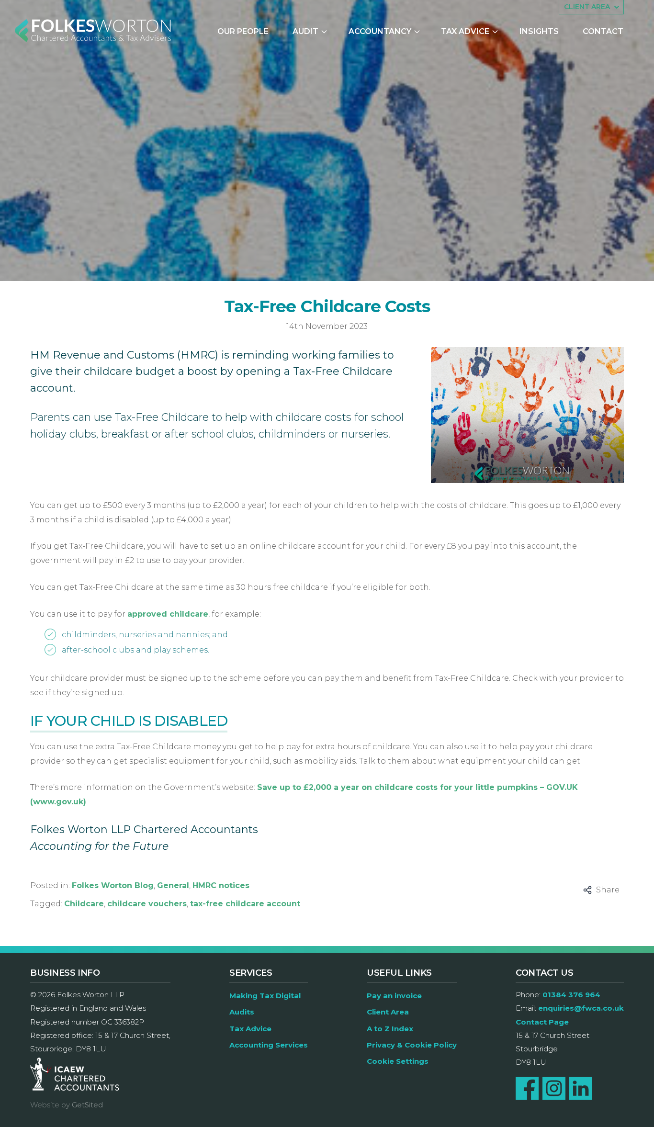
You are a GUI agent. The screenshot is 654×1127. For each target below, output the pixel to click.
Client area (587, 6)
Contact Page (542, 1021)
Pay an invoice (394, 995)
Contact (603, 31)
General (173, 885)
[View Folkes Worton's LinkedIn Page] (580, 1088)
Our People (243, 31)
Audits (241, 1011)
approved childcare (167, 614)
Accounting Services (268, 1044)
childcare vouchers (147, 903)
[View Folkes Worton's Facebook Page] (527, 1088)
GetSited (87, 1104)
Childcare (84, 903)
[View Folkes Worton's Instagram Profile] (553, 1088)
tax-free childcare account (245, 903)
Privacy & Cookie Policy (412, 1044)
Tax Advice (465, 31)
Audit (305, 31)
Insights (539, 31)
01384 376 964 (571, 994)
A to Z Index (390, 1028)
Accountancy (380, 31)
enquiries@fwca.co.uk (581, 1008)
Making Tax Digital (265, 995)
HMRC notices (220, 885)
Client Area (388, 1011)
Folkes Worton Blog (113, 885)
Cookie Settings (397, 1061)
